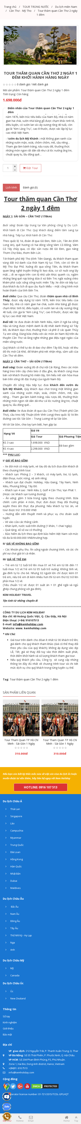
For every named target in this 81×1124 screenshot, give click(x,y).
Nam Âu (14, 914)
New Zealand (18, 998)
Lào (12, 823)
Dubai (13, 880)
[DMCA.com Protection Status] (45, 1086)
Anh (12, 949)
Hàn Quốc (16, 866)
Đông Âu (15, 921)
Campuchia (16, 830)
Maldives (15, 888)
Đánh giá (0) (30, 187)
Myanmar (15, 837)
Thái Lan (15, 809)
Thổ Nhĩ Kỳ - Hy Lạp (21, 935)
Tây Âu (14, 928)
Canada (14, 975)
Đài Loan (15, 852)
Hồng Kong (16, 859)
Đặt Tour (32, 168)
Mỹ (12, 968)
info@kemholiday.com (28, 624)
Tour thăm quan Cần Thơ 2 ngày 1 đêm (34, 679)
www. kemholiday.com (31, 628)
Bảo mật (7, 1034)
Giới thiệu (8, 1028)
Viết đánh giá (40, 84)
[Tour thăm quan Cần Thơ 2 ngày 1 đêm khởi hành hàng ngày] (40, 45)
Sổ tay (6, 1016)
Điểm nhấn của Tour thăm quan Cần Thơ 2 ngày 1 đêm (41, 110)
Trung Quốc (17, 845)
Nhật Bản (15, 873)
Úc (11, 991)
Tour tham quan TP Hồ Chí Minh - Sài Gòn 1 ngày (21, 742)
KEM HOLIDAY (36, 612)
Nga (12, 942)
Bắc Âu (14, 906)
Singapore (16, 816)
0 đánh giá (23, 84)
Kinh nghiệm (10, 1022)
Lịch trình (11, 187)
